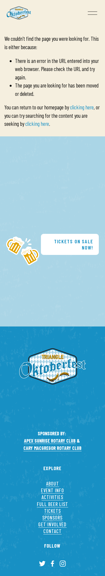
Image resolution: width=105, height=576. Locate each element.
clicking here (82, 107)
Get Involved (52, 524)
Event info (52, 490)
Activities (52, 497)
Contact (52, 531)
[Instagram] (63, 563)
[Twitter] (42, 563)
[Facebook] (52, 563)
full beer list (52, 504)
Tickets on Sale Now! (73, 244)
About (52, 484)
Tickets (52, 511)
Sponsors (52, 518)
